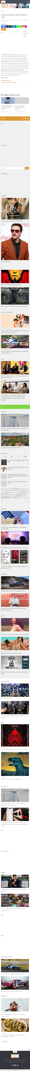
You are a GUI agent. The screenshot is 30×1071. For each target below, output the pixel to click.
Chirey (25, 488)
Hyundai (6, 492)
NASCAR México (4, 496)
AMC (8, 488)
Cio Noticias (4, 1041)
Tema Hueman (21, 1062)
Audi (12, 488)
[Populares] (11, 456)
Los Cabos (5, 494)
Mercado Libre (12, 494)
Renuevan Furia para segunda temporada (11, 284)
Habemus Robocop (5, 261)
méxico (15, 494)
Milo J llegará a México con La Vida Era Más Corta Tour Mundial (7, 107)
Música (2, 10)
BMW (17, 489)
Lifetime (27, 492)
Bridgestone (21, 488)
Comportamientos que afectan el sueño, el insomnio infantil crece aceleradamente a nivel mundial (18, 476)
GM (22, 490)
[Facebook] (3, 26)
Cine (27, 488)
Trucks (19, 498)
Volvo (25, 498)
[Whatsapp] (19, 26)
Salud (16, 498)
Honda (2, 492)
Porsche (23, 496)
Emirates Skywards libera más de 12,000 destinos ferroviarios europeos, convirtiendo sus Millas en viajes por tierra (15, 824)
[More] (3, 29)
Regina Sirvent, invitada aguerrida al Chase (11, 991)
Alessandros (5, 488)
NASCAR (25, 494)
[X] (8, 26)
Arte (9, 488)
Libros (23, 492)
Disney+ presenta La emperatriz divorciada (11, 221)
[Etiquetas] (25, 456)
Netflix (14, 496)
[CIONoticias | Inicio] (4, 2)
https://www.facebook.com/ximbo (9, 82)
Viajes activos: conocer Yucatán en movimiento (11, 447)
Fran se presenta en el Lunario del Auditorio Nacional (20, 107)
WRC (2, 499)
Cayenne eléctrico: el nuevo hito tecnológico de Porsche (13, 591)
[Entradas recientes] (4, 456)
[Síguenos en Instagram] (23, 118)
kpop (14, 492)
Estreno (12, 490)
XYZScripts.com (21, 1070)
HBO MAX (24, 490)
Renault (12, 498)
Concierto (3, 490)
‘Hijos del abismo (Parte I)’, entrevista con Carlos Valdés (15, 749)
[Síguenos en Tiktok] (28, 118)
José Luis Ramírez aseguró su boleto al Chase (12, 974)
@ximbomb (8, 80)
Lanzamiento (18, 492)
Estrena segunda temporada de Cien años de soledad (14, 306)
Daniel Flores (6, 19)
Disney (9, 490)
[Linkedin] (14, 26)
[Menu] (28, 2)
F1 (15, 490)
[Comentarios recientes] (18, 456)
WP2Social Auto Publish (10, 1070)
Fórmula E (18, 490)
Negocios (10, 496)
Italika (10, 492)
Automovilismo (4, 564)
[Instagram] (24, 26)
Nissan (18, 496)
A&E (2, 488)
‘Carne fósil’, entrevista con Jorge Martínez (11, 779)
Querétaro (5, 497)
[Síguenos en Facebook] (26, 118)
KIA (12, 492)
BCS (14, 489)
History (27, 490)
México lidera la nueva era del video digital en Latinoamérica (14, 547)
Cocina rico (3, 1012)
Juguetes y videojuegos (6, 329)
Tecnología (3, 525)
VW (28, 498)
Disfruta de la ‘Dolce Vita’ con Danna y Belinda (11, 653)
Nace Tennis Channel (6, 698)
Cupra (6, 490)
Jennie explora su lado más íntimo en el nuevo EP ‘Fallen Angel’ (14, 634)
